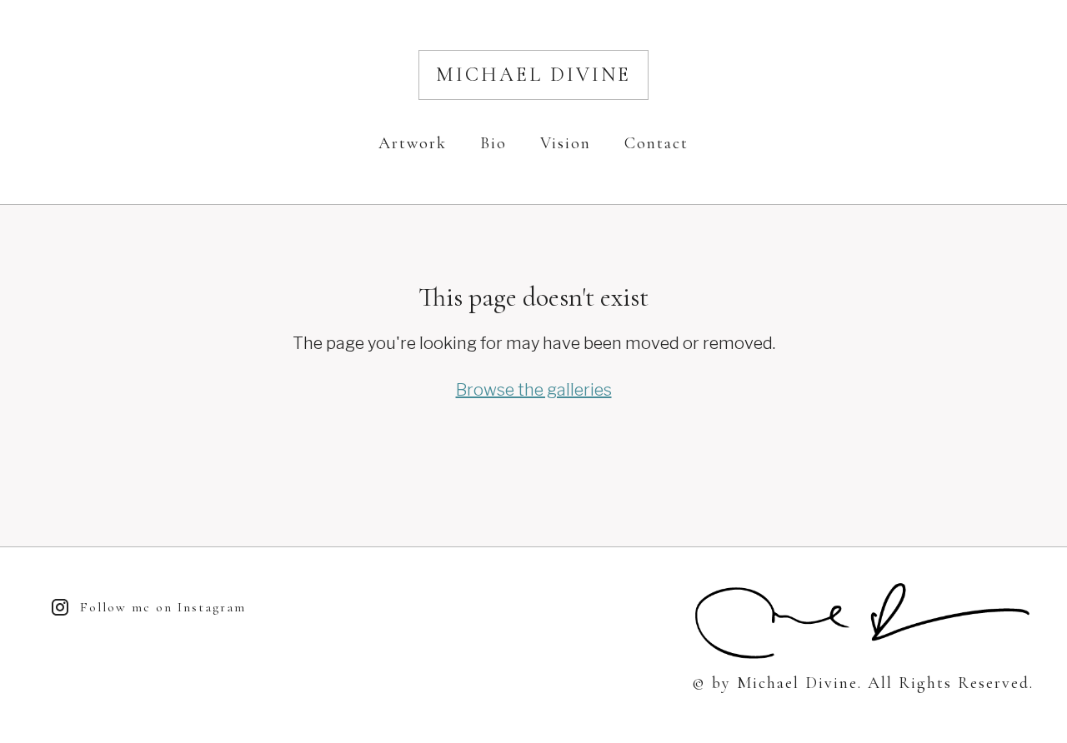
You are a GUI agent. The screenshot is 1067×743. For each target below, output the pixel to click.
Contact (656, 143)
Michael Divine (533, 74)
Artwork (412, 143)
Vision (565, 143)
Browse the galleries (534, 390)
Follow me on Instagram (163, 607)
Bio (493, 143)
